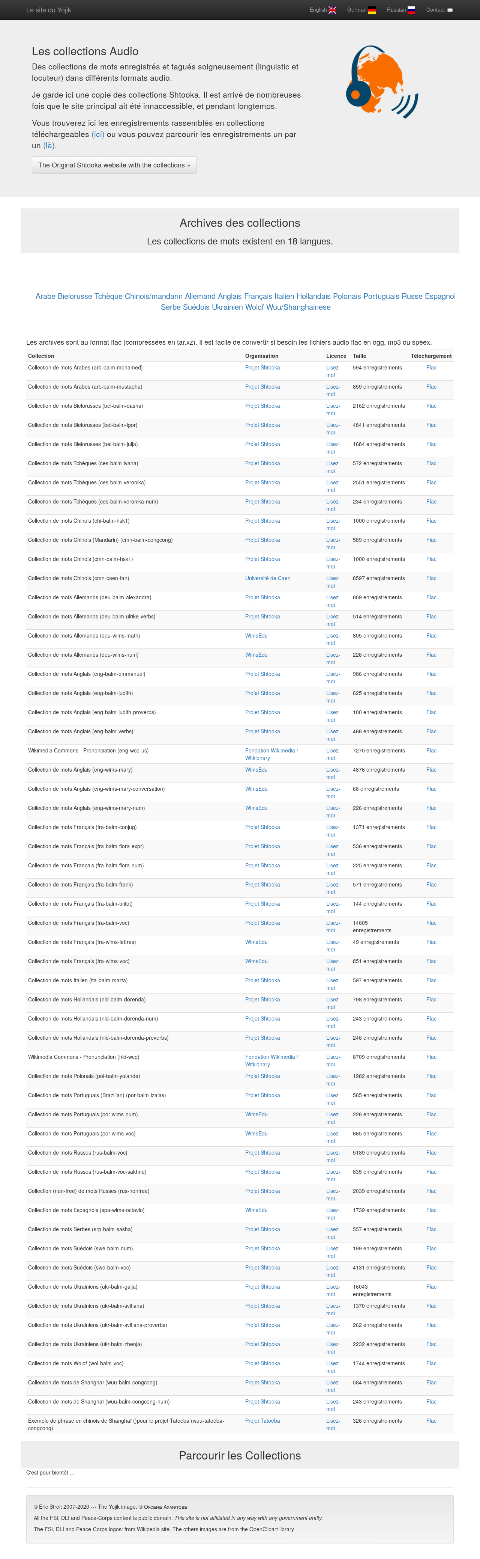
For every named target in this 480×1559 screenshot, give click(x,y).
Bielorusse (75, 295)
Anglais (230, 295)
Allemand (200, 295)
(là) (49, 145)
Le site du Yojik (48, 9)
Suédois (196, 306)
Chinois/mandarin (154, 295)
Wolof (254, 306)
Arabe (46, 295)
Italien (284, 295)
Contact (436, 9)
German (357, 9)
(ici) (98, 133)
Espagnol (440, 295)
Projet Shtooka (262, 367)
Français (258, 295)
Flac (431, 367)
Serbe (171, 306)
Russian (397, 9)
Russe (412, 295)
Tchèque (108, 295)
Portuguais (381, 295)
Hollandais (314, 295)
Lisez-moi (333, 370)
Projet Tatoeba (262, 1420)
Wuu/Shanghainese (298, 306)
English (319, 9)
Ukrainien (227, 306)
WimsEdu (256, 635)
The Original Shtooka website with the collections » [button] (114, 164)
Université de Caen (268, 578)
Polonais (347, 295)
